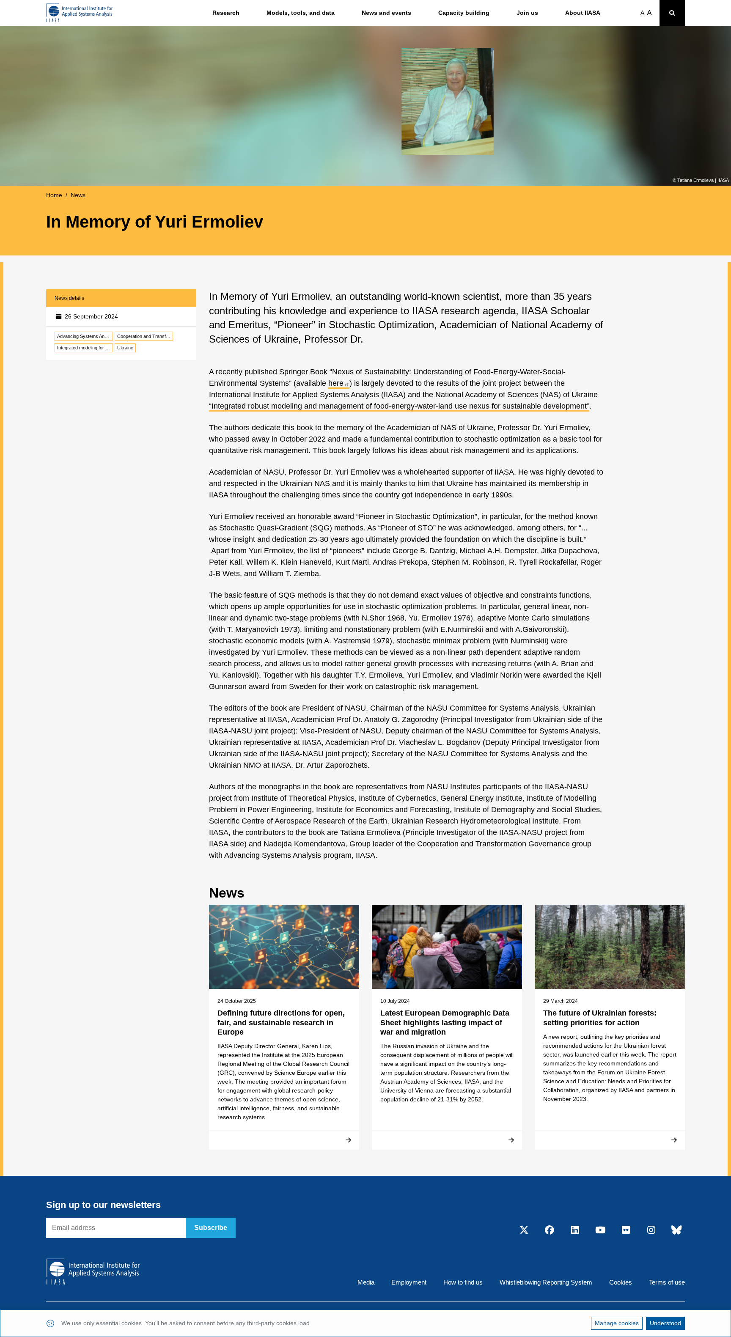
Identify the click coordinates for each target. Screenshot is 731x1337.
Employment (408, 1282)
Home (54, 195)
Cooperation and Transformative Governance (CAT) (145, 336)
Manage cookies (617, 1323)
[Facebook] (549, 1230)
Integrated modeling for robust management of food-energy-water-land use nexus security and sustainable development (85, 347)
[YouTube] (600, 1230)
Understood (665, 1323)
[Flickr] (625, 1230)
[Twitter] (524, 1230)
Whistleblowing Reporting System (546, 1282)
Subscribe (210, 1227)
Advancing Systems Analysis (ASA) (85, 336)
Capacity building (463, 12)
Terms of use (667, 1282)
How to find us (463, 1282)
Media (365, 1282)
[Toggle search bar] (672, 13)
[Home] (79, 12)
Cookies (620, 1282)
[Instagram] (651, 1230)
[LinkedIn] (574, 1230)
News (78, 195)
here (336, 383)
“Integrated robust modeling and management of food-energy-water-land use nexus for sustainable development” (399, 406)
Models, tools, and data (301, 12)
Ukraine (125, 347)
